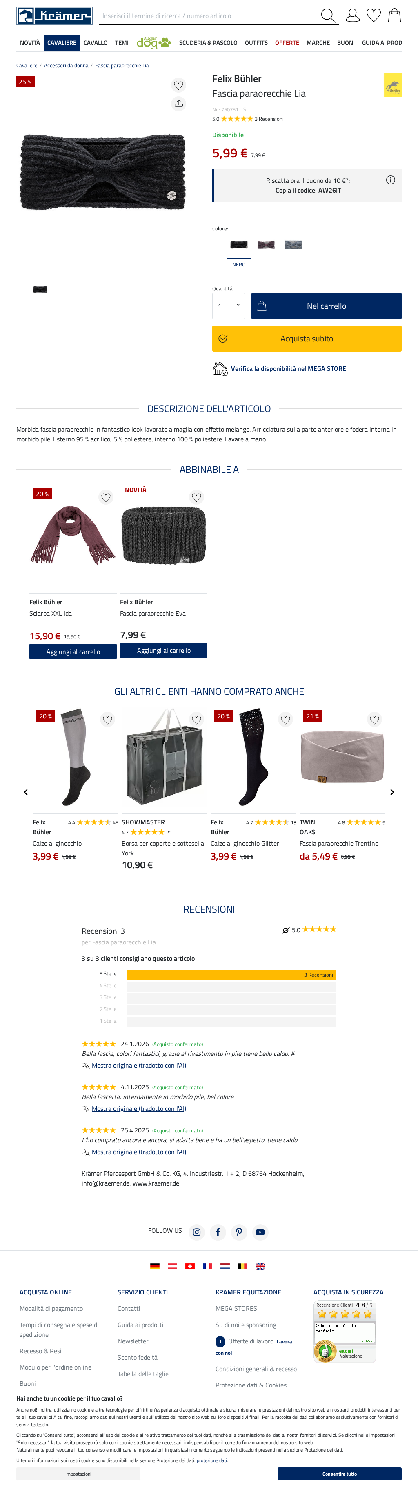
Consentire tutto (339, 1474)
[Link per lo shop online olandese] (226, 1265)
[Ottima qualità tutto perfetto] (345, 1331)
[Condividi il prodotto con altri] (178, 103)
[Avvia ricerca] (330, 16)
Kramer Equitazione (248, 1292)
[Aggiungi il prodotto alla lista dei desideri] (178, 85)
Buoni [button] (346, 42)
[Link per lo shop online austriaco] (174, 1265)
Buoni (28, 1383)
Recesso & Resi (41, 1351)
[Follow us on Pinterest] (239, 1232)
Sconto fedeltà (138, 1357)
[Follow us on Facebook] (218, 1232)
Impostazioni (78, 1474)
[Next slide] (182, 173)
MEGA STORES (236, 1308)
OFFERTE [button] (287, 42)
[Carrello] (394, 14)
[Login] (353, 14)
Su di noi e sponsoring (246, 1325)
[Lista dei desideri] (374, 14)
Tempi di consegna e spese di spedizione (59, 1329)
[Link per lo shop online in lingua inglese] (262, 1265)
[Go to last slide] (26, 792)
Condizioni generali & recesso (256, 1369)
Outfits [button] (256, 42)
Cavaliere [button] (61, 42)
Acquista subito (307, 338)
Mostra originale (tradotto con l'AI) (139, 1065)
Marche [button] (318, 42)
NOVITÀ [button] (30, 42)
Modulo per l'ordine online (55, 1367)
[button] (154, 43)
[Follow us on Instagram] (197, 1232)
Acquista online (46, 1292)
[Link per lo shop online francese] (209, 1265)
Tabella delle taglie (143, 1373)
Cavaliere (27, 65)
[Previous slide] (22, 173)
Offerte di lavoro (254, 1346)
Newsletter (133, 1341)
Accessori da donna (66, 65)
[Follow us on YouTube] (260, 1232)
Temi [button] (122, 42)
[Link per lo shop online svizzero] (191, 1265)
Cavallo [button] (96, 42)
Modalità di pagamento (51, 1308)
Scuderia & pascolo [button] (208, 42)
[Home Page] (54, 15)
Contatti (129, 1308)
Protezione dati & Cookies (251, 1385)
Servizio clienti (143, 1292)
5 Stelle (108, 973)
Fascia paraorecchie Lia (122, 65)
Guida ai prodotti (141, 1325)
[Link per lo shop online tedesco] (156, 1265)
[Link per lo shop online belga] (244, 1265)
